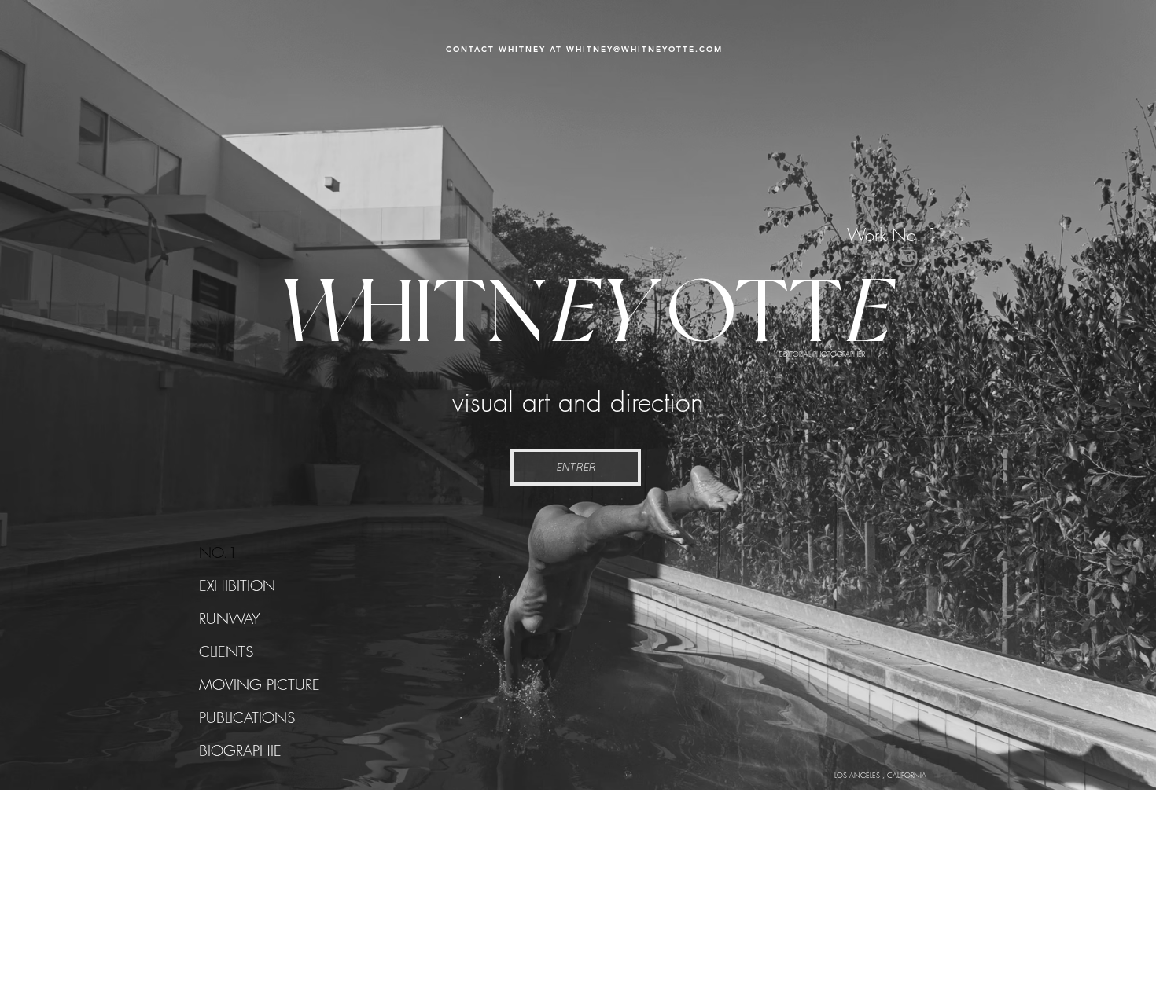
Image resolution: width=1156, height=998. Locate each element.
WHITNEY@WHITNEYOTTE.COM (644, 49)
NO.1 (218, 552)
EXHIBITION (237, 585)
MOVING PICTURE (259, 684)
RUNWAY (229, 618)
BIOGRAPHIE (240, 750)
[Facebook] (933, 258)
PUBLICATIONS (247, 717)
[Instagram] (908, 258)
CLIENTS (226, 651)
